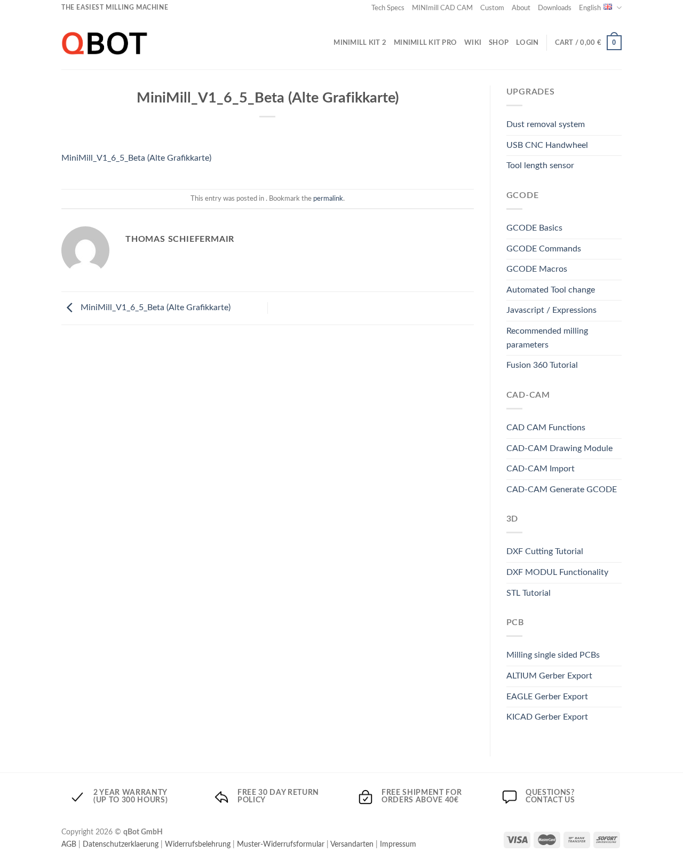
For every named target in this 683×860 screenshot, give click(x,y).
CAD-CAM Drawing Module (559, 448)
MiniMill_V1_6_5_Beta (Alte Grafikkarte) (136, 158)
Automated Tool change (550, 290)
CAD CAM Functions (545, 427)
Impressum (398, 844)
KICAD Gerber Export (547, 717)
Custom (492, 8)
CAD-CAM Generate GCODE (561, 489)
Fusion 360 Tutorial (542, 365)
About (521, 8)
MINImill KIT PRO (425, 43)
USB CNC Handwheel (547, 145)
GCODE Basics (534, 228)
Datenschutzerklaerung (120, 844)
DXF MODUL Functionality (557, 572)
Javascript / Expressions (551, 310)
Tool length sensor (540, 165)
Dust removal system (545, 124)
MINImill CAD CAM (442, 8)
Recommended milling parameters (547, 338)
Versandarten (352, 844)
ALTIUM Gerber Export (549, 676)
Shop (499, 43)
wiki (472, 43)
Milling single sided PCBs (553, 655)
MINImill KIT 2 (359, 43)
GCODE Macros (536, 269)
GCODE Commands (543, 248)
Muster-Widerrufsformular (280, 844)
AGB (68, 844)
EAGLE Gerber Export (547, 696)
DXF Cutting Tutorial (544, 551)
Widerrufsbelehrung (198, 844)
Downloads (554, 8)
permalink (328, 198)
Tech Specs (387, 8)
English (590, 8)
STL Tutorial (528, 593)
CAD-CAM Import (540, 468)
